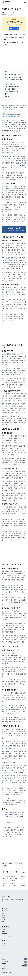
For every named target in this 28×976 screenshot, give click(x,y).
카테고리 (4, 968)
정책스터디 (7, 2)
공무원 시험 (4, 919)
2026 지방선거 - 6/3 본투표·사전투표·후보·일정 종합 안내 (10, 883)
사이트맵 (4, 963)
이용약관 (4, 959)
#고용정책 (5, 865)
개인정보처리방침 (5, 961)
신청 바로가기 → (14, 28)
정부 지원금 (4, 915)
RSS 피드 (4, 948)
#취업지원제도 (8, 863)
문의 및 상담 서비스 (10, 94)
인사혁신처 (4, 934)
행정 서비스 (4, 913)
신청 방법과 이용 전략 (11, 89)
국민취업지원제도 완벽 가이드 (13, 812)
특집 (3, 922)
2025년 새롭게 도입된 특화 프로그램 (13, 80)
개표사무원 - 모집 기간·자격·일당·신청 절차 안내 (10, 881)
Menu (25, 2)
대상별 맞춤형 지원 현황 (11, 84)
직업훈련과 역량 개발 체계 (12, 86)
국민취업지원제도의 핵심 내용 (13, 77)
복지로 (3, 931)
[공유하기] (25, 965)
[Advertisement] (14, 57)
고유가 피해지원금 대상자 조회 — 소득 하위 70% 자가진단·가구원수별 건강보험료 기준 (10, 885)
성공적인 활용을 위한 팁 (11, 91)
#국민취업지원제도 (18, 863)
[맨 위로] (25, 959)
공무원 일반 (4, 917)
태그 (3, 970)
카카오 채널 (4, 945)
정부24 (3, 929)
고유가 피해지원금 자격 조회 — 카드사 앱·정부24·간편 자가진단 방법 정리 (10, 876)
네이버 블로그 (5, 943)
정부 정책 (10, 14)
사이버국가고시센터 (6, 936)
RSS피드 (4, 965)
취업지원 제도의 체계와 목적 (12, 75)
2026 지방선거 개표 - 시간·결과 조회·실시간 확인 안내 (10, 878)
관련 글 (7, 96)
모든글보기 (4, 966)
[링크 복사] (25, 962)
